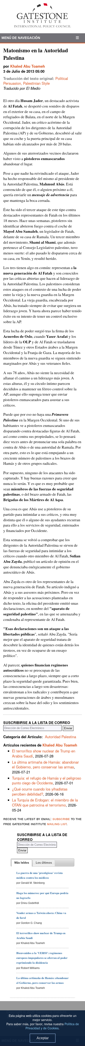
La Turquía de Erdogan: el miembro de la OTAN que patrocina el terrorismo (45, 802)
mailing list (56, 823)
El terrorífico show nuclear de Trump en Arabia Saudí (43, 753)
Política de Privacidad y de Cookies (52, 1026)
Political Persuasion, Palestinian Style (35, 81)
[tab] (21, 862)
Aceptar (43, 1038)
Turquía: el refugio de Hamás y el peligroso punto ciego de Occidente (46, 780)
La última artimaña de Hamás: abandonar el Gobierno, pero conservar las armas (45, 764)
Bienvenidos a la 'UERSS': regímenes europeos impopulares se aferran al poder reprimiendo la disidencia (42, 958)
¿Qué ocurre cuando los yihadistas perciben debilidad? (39, 791)
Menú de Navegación (21, 38)
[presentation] (22, 863)
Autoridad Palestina (60, 736)
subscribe (61, 818)
